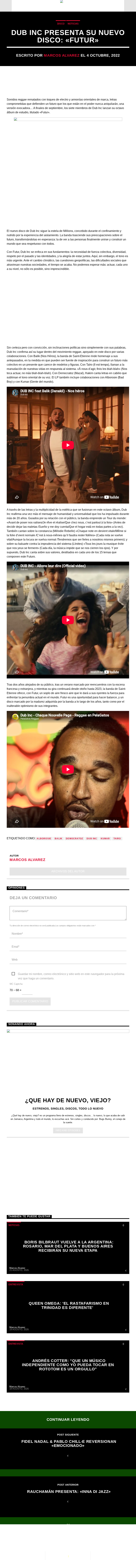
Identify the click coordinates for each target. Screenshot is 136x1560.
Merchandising (22, 1542)
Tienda (101, 1538)
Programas (61, 1538)
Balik (58, 838)
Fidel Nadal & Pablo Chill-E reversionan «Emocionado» (68, 1443)
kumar (105, 838)
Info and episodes (68, 1130)
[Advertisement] (68, 1170)
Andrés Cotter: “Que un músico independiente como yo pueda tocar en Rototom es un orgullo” (68, 1364)
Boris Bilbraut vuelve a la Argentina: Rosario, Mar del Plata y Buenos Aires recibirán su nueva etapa (68, 1246)
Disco (60, 23)
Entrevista (15, 1284)
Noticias (73, 23)
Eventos (38, 1538)
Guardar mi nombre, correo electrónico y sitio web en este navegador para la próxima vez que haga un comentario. (71, 974)
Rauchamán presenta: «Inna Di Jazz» (69, 1491)
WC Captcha (16, 984)
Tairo (117, 838)
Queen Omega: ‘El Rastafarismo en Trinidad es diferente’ (69, 1305)
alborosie (44, 838)
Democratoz (74, 838)
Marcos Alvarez (62, 55)
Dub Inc (92, 838)
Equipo (83, 1538)
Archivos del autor (68, 871)
